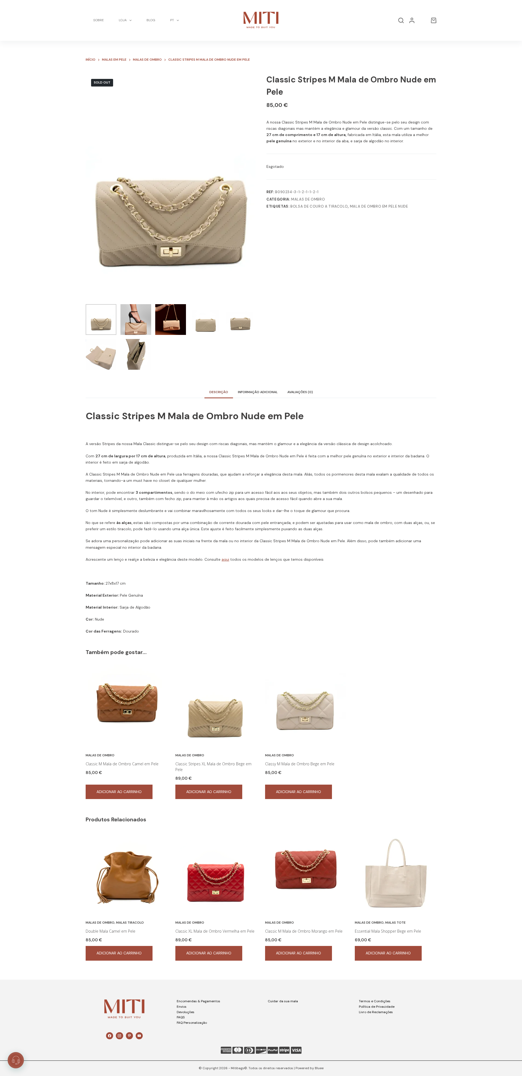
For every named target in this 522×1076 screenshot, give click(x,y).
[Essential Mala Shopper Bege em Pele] (395, 872)
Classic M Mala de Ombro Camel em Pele (122, 763)
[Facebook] (109, 1036)
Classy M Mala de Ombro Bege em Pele (299, 763)
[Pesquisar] (401, 20)
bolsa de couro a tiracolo (319, 206)
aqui (225, 559)
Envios (182, 1006)
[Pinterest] (129, 1036)
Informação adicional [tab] (258, 392)
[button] (16, 1060)
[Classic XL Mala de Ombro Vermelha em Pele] (216, 872)
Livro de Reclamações (376, 1012)
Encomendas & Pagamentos (198, 1001)
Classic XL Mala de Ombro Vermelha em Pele (214, 931)
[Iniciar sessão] (412, 20)
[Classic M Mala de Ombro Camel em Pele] (126, 705)
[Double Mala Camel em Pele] (126, 872)
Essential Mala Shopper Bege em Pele (388, 931)
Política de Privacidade (376, 1006)
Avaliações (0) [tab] (300, 392)
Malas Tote (395, 922)
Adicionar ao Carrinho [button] (119, 791)
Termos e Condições (374, 1001)
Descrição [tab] (218, 392)
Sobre (98, 20)
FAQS (181, 1017)
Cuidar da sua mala (283, 1001)
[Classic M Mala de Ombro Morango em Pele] (306, 872)
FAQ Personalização (192, 1022)
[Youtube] (139, 1036)
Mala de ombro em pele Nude (379, 206)
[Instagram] (119, 1036)
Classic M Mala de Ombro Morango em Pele (304, 931)
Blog (151, 20)
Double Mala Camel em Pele (110, 931)
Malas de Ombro (308, 199)
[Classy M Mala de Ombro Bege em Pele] (306, 705)
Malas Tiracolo (130, 922)
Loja (123, 20)
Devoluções (185, 1012)
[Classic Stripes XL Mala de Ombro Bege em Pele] (216, 705)
